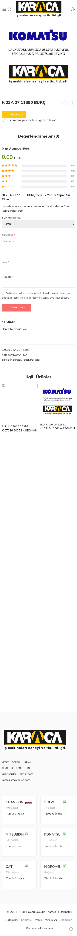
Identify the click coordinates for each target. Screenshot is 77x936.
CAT (9, 866)
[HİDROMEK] (67, 868)
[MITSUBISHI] (29, 835)
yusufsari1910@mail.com (17, 774)
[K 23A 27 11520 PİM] (72, 103)
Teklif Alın (16, 114)
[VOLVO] (67, 803)
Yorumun (8, 235)
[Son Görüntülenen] (71, 929)
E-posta (8, 277)
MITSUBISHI (15, 834)
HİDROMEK (52, 866)
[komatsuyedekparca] (38, 57)
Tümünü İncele (15, 814)
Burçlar (17, 360)
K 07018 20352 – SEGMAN (19, 430)
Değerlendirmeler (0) (38, 136)
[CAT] (29, 868)
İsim (5, 262)
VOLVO (50, 802)
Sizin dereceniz (11, 217)
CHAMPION (14, 802)
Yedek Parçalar (31, 360)
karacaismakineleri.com (16, 780)
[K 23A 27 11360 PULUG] (65, 103)
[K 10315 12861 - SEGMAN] (57, 402)
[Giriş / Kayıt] (72, 9)
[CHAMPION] (29, 802)
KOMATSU (20, 355)
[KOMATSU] (67, 835)
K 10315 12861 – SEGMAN (57, 428)
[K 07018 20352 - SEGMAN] (20, 403)
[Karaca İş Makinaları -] (38, 9)
